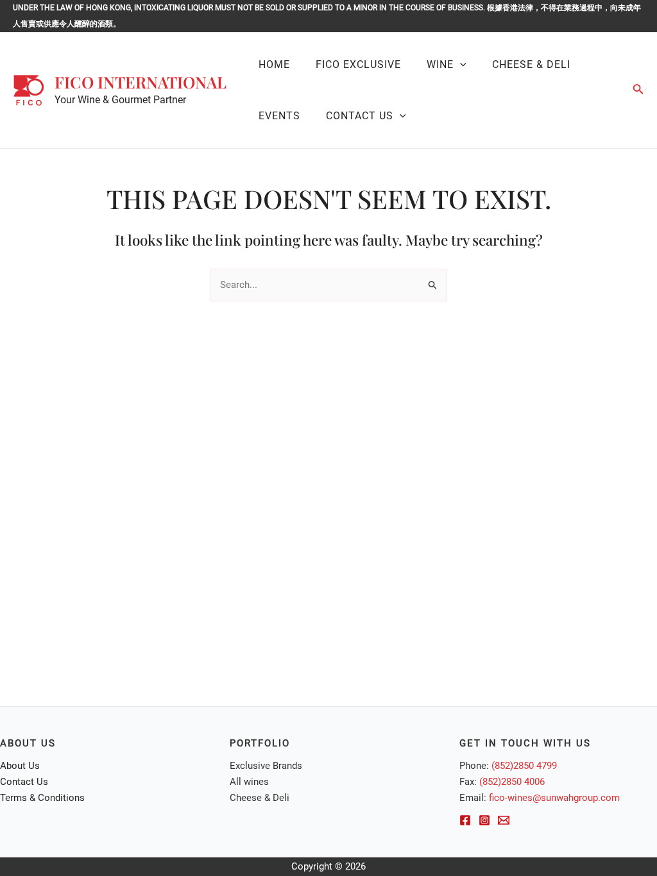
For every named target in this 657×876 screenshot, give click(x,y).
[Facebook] (465, 820)
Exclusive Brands (266, 765)
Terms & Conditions (42, 798)
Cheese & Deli (259, 798)
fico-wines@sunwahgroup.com (554, 798)
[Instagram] (484, 820)
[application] (460, 64)
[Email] (503, 820)
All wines (249, 782)
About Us (20, 765)
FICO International (140, 81)
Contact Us (24, 782)
